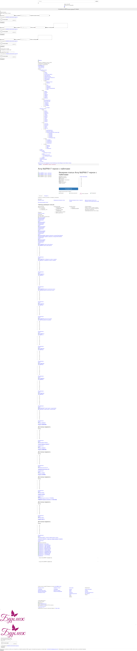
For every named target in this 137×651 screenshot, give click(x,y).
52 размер (50, 135)
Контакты (41, 161)
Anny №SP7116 (40, 334)
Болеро (43, 151)
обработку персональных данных (12, 17)
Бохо (47, 85)
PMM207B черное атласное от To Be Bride (47, 499)
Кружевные (48, 87)
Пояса (43, 153)
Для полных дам (47, 101)
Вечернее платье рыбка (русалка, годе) (92, 201)
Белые (45, 93)
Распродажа (42, 158)
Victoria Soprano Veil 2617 (43, 444)
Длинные (48, 145)
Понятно (1, 650)
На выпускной (49, 143)
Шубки (43, 157)
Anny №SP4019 (40, 275)
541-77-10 (41, 67)
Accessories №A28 (41, 232)
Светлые (45, 119)
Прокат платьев (68, 162)
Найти (96, 1)
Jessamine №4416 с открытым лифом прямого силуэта (50, 539)
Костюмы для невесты (48, 74)
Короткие (48, 82)
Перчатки (71, 592)
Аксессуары (42, 150)
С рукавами (46, 104)
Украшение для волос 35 (43, 469)
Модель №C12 (41, 519)
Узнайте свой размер (83, 176)
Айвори (45, 91)
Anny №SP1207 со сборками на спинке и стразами (47, 260)
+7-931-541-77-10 (41, 607)
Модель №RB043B (42, 449)
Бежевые (46, 92)
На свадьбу (49, 139)
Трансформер (46, 79)
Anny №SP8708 (40, 379)
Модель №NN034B (42, 424)
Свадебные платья (43, 70)
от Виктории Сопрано (48, 155)
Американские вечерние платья (59, 200)
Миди (47, 147)
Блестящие (46, 124)
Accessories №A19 (41, 227)
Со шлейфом (46, 105)
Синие (45, 118)
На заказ (48, 107)
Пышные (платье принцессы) (49, 77)
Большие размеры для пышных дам (53, 132)
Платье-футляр (47, 75)
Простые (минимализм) (51, 88)
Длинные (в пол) (49, 81)
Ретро (48, 89)
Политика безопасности (89, 592)
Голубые (45, 115)
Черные (45, 114)
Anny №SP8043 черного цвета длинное (45, 245)
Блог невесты (87, 593)
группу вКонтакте (57, 586)
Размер (39, 428)
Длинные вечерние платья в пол (90, 200)
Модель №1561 (41, 494)
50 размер (50, 134)
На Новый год (49, 141)
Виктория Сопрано (47, 152)
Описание (40, 195)
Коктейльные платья (56, 162)
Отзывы (86, 590)
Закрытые (46, 128)
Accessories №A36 (41, 240)
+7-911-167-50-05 (43, 606)
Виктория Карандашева (42, 591)
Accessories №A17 (41, 223)
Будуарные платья (49, 162)
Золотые (45, 121)
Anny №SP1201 (40, 304)
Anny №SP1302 (40, 349)
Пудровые (46, 94)
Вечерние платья (43, 108)
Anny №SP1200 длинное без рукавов (44, 319)
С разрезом (46, 103)
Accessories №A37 (41, 218)
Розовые (45, 95)
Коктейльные (49, 148)
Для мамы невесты (50, 131)
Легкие (45, 126)
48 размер (50, 133)
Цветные (45, 96)
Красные (45, 116)
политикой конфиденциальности (52, 649)
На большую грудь (52, 137)
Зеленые (46, 120)
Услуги (41, 149)
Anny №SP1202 (40, 364)
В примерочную (68, 189)
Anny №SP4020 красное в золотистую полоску (46, 290)
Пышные (45, 125)
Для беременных (47, 100)
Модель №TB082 (42, 474)
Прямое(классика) (47, 76)
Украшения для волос (46, 154)
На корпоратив (49, 140)
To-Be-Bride (40, 589)
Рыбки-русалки (47, 78)
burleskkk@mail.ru (41, 65)
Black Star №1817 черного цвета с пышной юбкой (46, 409)
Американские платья (42, 162)
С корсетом (46, 102)
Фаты (70, 594)
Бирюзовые (46, 112)
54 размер (50, 136)
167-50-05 (41, 66)
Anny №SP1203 (40, 394)
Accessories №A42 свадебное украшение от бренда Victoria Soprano (50, 236)
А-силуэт (45, 73)
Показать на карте (41, 213)
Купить (39, 221)
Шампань (46, 97)
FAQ (41, 160)
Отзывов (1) (46, 195)
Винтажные (49, 86)
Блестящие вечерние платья (43, 202)
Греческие (46, 123)
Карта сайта (57, 608)
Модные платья (63, 162)
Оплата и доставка (43, 159)
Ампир (45, 72)
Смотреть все (40, 555)
